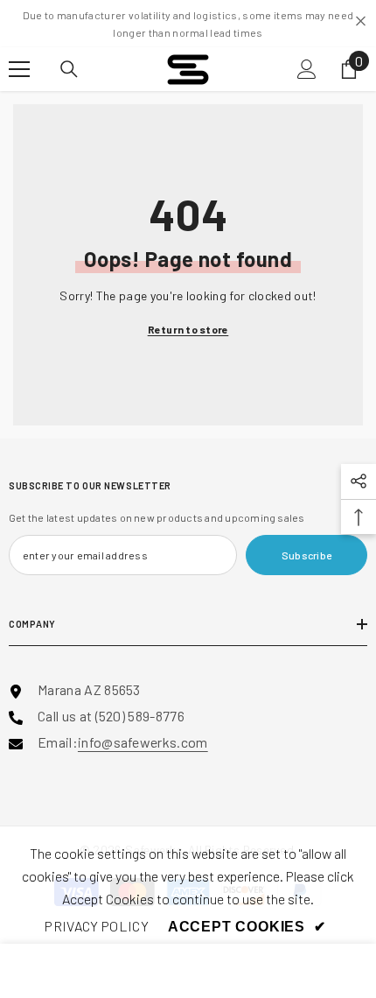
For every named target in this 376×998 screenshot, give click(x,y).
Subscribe (306, 555)
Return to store (188, 329)
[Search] (69, 69)
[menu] (19, 69)
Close (360, 21)
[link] (96, 926)
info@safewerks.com (143, 742)
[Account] (307, 69)
